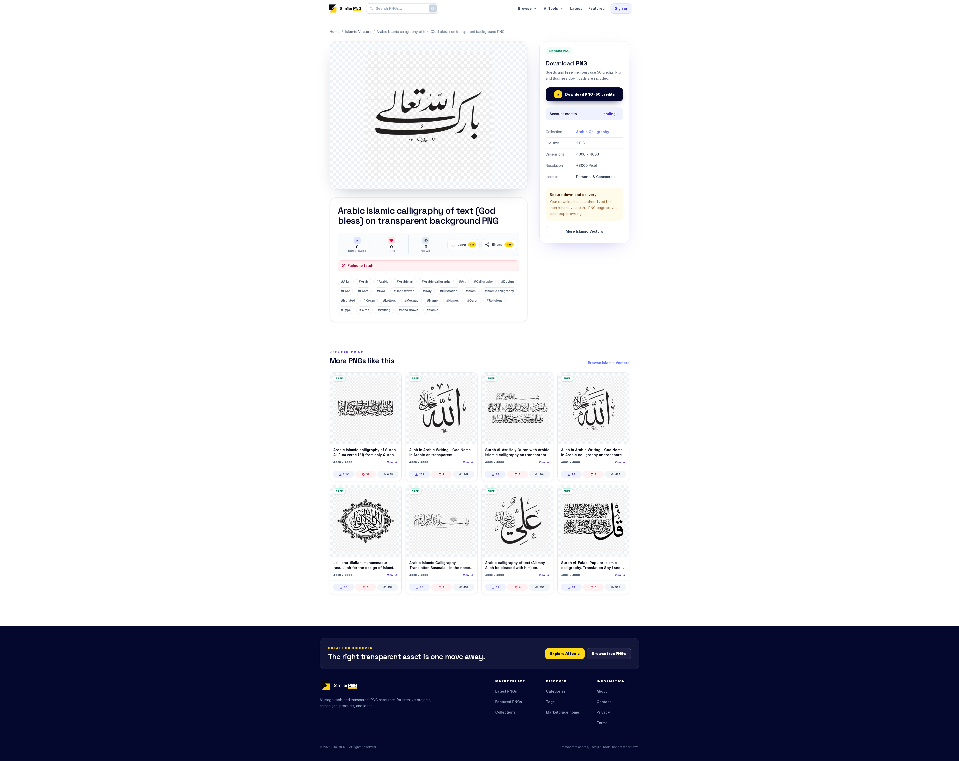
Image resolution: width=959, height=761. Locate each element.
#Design (507, 281)
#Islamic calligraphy (499, 291)
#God (381, 291)
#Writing (384, 310)
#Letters (389, 300)
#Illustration (448, 291)
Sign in (621, 8)
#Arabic (382, 281)
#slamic (432, 310)
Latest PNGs (506, 691)
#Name (432, 300)
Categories (556, 691)
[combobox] (401, 8)
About (602, 691)
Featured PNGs (508, 702)
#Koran (369, 300)
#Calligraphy (483, 281)
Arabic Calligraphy (592, 132)
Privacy (603, 712)
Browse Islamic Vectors (608, 363)
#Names (452, 300)
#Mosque (411, 300)
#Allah (345, 281)
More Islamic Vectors (584, 231)
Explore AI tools (565, 653)
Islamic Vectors (358, 31)
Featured (596, 8)
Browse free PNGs (609, 653)
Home (335, 31)
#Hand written (404, 291)
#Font (345, 291)
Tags (550, 702)
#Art (462, 281)
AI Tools (551, 8)
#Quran (472, 300)
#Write (364, 310)
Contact (604, 702)
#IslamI (471, 291)
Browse (525, 8)
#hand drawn (408, 310)
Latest (576, 8)
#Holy (427, 291)
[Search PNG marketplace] (433, 8)
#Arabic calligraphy (436, 281)
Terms (602, 723)
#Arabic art (405, 281)
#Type (346, 310)
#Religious (494, 300)
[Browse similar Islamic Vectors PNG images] (393, 380)
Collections (505, 712)
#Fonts (363, 291)
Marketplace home (562, 712)
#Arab (363, 281)
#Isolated (348, 300)
